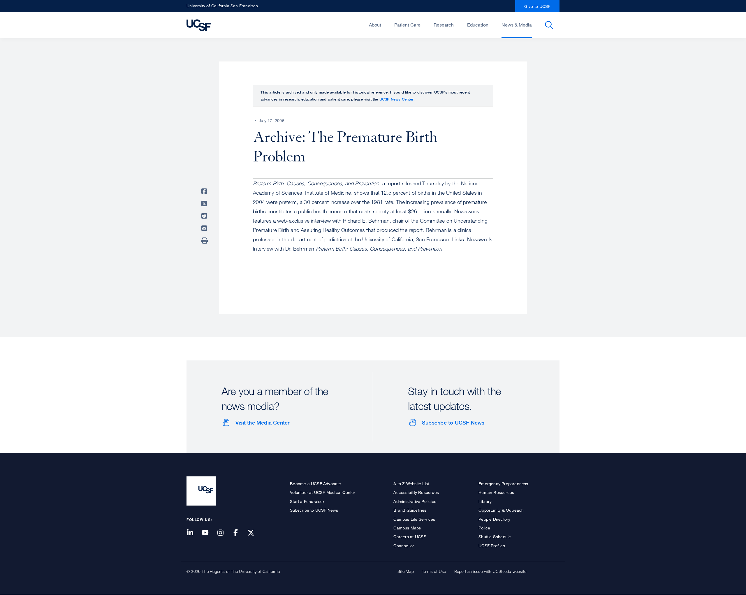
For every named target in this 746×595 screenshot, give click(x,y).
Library (485, 501)
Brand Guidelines (409, 510)
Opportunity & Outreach (501, 510)
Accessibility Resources (416, 492)
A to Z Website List (411, 483)
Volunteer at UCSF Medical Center (322, 492)
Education (477, 25)
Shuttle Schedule (494, 536)
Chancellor (403, 545)
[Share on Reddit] (205, 216)
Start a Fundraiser (307, 501)
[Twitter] (254, 533)
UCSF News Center (396, 99)
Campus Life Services (414, 519)
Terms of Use (434, 571)
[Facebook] (239, 533)
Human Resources (496, 492)
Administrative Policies (414, 501)
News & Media (517, 25)
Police (484, 527)
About (375, 25)
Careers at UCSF (409, 536)
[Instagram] (224, 533)
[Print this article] (205, 240)
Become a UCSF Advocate (315, 483)
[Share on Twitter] (205, 203)
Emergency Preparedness (503, 483)
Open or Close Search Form (549, 25)
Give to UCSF (537, 6)
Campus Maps (407, 527)
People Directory (494, 519)
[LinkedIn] (193, 533)
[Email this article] (205, 228)
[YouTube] (209, 533)
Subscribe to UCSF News (453, 422)
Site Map (405, 571)
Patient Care (407, 25)
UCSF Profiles (491, 545)
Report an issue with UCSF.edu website (490, 571)
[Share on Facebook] (205, 191)
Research (444, 25)
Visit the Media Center (262, 422)
